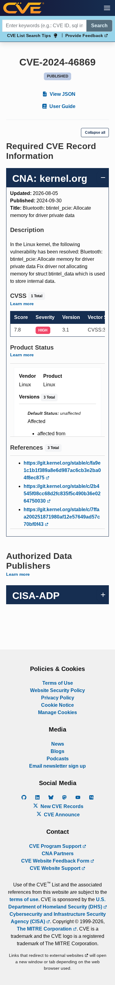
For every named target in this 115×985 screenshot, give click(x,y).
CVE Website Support (56, 868)
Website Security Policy (57, 690)
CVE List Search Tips (29, 35)
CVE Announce (61, 814)
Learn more (22, 303)
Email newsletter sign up (57, 766)
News (57, 744)
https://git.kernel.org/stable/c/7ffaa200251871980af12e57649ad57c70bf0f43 (62, 517)
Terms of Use (57, 683)
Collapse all (95, 132)
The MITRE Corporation (45, 928)
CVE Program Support (55, 846)
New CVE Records (61, 806)
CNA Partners (58, 853)
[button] (107, 8)
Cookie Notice (57, 705)
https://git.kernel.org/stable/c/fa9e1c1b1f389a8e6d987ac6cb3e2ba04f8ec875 (62, 470)
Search (99, 25)
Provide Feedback (84, 35)
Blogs (57, 751)
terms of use (24, 899)
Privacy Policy (57, 697)
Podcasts (58, 758)
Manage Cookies (57, 712)
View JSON (61, 94)
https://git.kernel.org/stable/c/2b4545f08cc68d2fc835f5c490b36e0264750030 (62, 494)
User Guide (61, 106)
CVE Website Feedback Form (55, 860)
